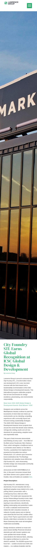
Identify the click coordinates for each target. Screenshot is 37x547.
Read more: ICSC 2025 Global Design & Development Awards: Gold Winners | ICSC (18, 404)
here (30, 477)
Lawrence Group (10, 373)
